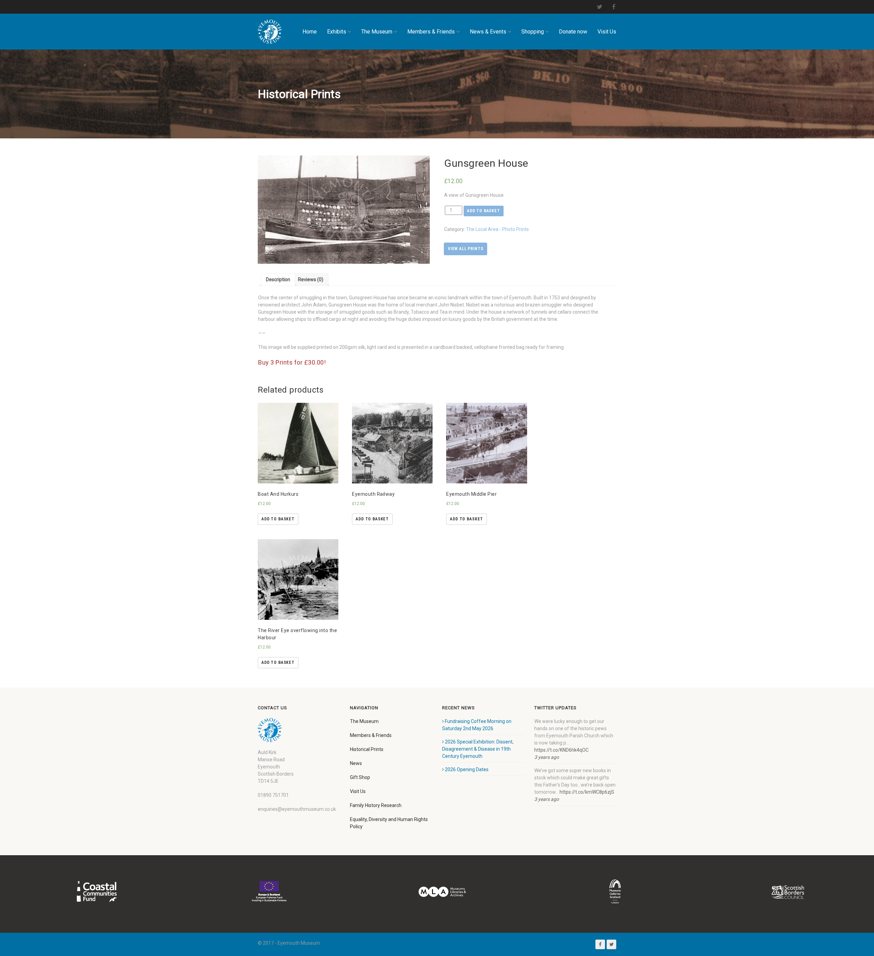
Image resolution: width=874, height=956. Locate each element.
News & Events (488, 31)
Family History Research (375, 805)
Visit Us (606, 31)
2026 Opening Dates (467, 769)
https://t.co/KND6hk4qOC (561, 750)
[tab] (278, 279)
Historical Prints (366, 749)
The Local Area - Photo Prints (497, 229)
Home (309, 31)
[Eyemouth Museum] (270, 31)
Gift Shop (360, 777)
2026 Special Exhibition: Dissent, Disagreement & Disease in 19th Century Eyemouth (477, 749)
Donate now (573, 31)
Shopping (532, 31)
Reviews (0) (310, 279)
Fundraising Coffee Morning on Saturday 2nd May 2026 (476, 725)
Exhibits (336, 31)
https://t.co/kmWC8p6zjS (587, 792)
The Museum (376, 31)
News (356, 763)
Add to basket (483, 210)
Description (278, 279)
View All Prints (465, 248)
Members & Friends (431, 31)
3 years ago (546, 757)
